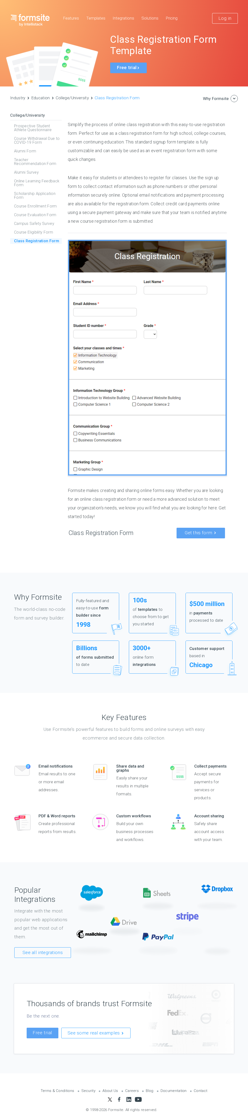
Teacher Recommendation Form (35, 161)
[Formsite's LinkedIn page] (128, 1099)
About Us (110, 1091)
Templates (95, 18)
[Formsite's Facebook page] (119, 1099)
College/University (72, 97)
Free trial (42, 1032)
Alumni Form (25, 151)
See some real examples (94, 1033)
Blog (149, 1091)
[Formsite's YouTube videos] (138, 1099)
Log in (225, 18)
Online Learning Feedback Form (36, 183)
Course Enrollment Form (35, 206)
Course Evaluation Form (35, 215)
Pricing (172, 18)
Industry (17, 97)
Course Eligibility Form (33, 232)
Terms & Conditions (57, 1091)
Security (88, 1091)
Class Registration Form (117, 97)
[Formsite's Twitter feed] (110, 1099)
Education (40, 97)
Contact (200, 1091)
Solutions (149, 18)
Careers (132, 1091)
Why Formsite (216, 98)
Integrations (123, 18)
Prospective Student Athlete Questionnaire (33, 128)
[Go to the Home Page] (30, 20)
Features (71, 18)
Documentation (174, 1091)
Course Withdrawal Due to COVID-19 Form (37, 140)
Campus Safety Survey (34, 223)
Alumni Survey (26, 172)
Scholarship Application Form (34, 195)
